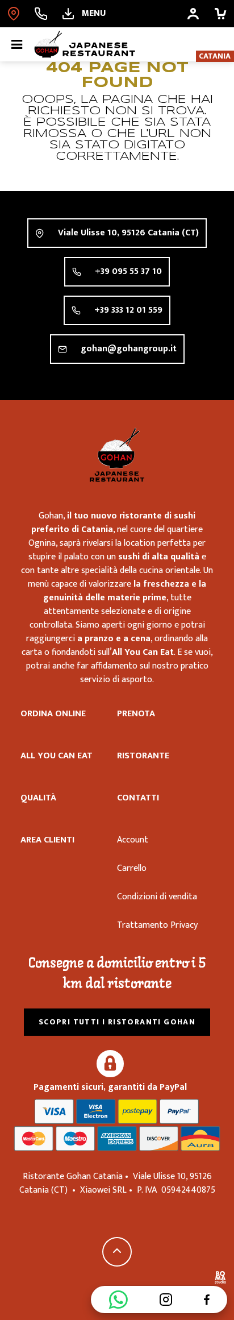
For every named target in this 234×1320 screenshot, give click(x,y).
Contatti (138, 798)
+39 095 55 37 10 (128, 271)
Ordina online (53, 713)
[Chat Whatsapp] (118, 1299)
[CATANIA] (13, 13)
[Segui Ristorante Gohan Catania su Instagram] (165, 1299)
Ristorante (143, 755)
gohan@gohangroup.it (129, 348)
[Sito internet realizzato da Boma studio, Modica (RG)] (220, 1279)
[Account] (193, 13)
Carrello (132, 868)
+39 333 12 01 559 (128, 310)
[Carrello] (220, 13)
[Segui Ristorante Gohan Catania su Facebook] (206, 1299)
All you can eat (56, 755)
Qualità (38, 798)
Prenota (136, 713)
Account (132, 840)
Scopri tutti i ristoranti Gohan (117, 1021)
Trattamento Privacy (157, 925)
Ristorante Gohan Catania (117, 454)
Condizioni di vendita (157, 896)
